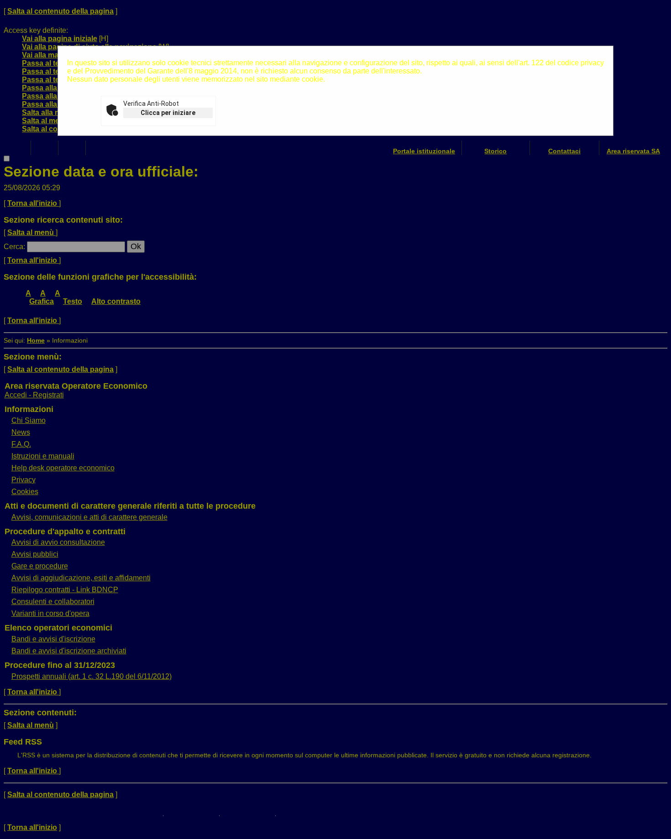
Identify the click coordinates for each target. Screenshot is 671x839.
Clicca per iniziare (168, 112)
